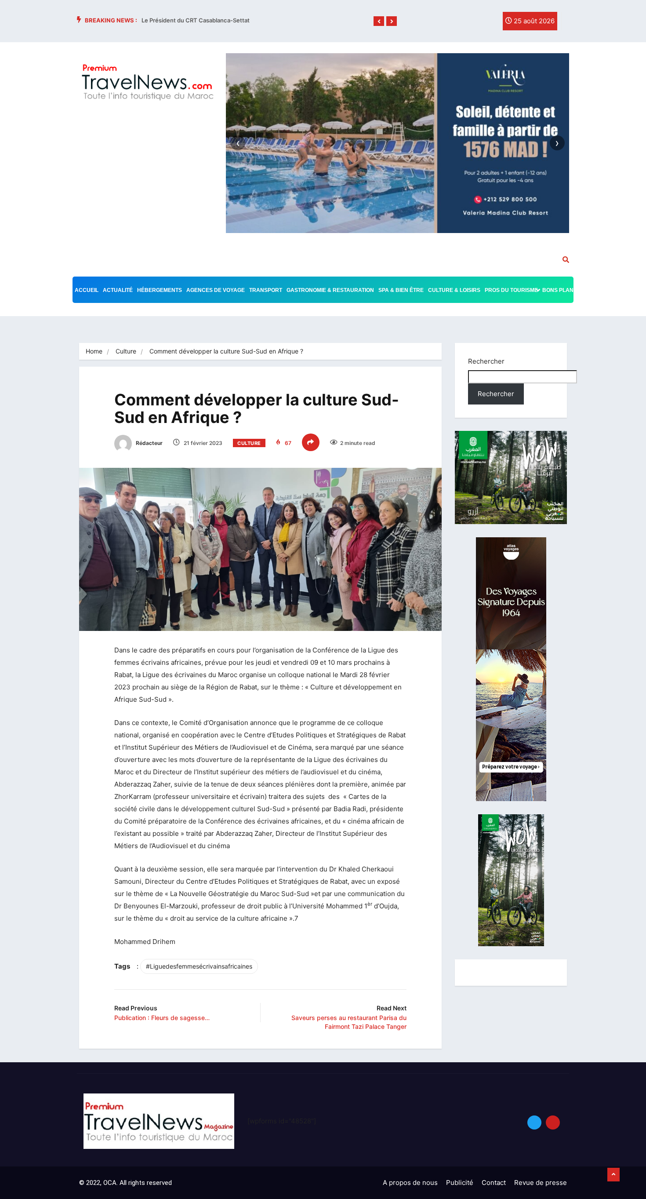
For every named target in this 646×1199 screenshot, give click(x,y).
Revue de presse (540, 1182)
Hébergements (159, 290)
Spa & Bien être (401, 290)
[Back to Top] (613, 1175)
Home (94, 351)
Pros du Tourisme (511, 290)
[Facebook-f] (452, 23)
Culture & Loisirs (454, 290)
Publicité (459, 1182)
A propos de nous (410, 1182)
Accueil (86, 290)
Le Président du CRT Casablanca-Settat (196, 20)
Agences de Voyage (215, 290)
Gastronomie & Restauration (330, 290)
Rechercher (486, 361)
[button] (379, 21)
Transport (265, 290)
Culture (126, 351)
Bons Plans (559, 290)
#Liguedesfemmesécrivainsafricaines (199, 966)
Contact (494, 1182)
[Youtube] (553, 1122)
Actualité (118, 290)
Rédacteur (148, 443)
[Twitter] (470, 23)
